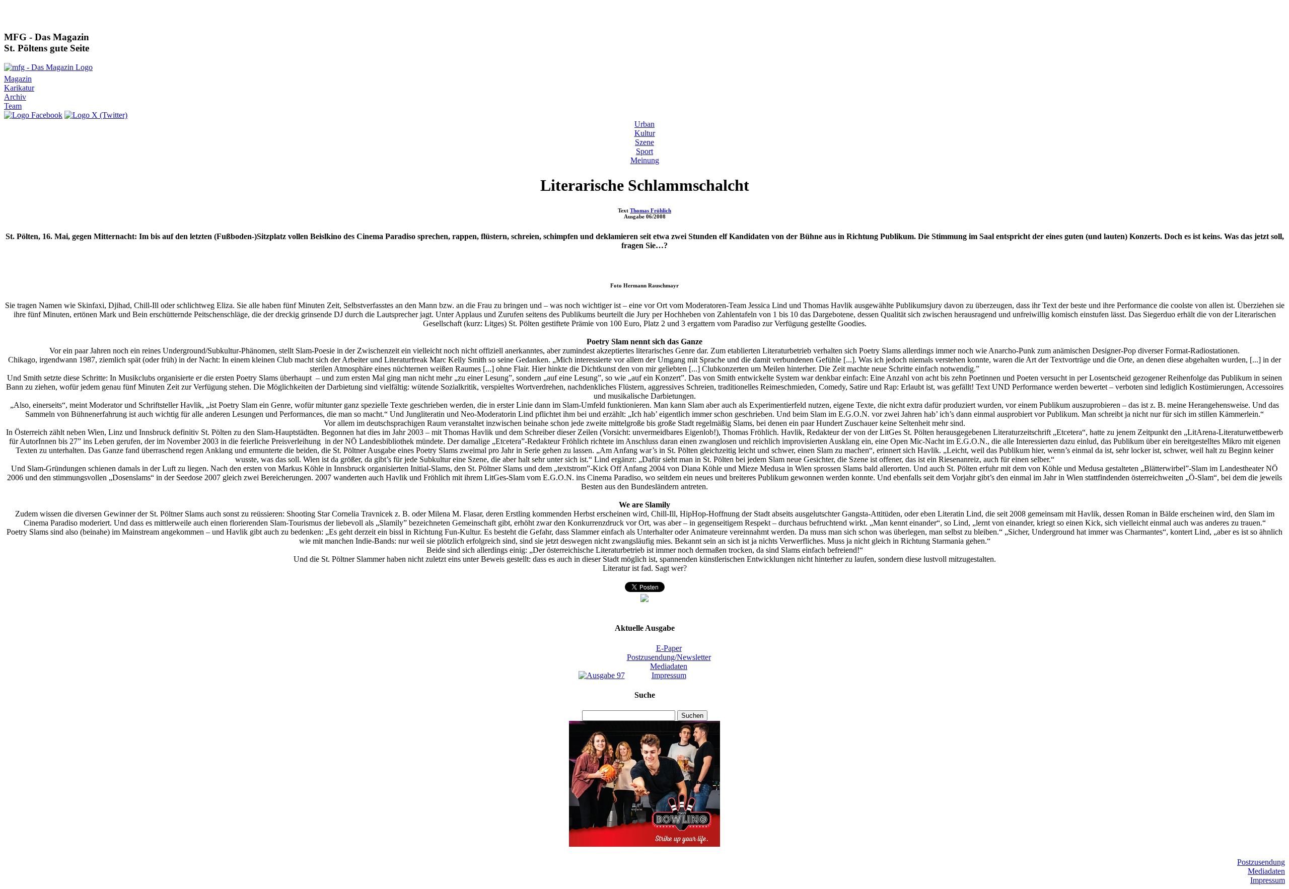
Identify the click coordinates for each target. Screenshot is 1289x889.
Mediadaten (668, 666)
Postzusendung (1261, 862)
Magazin (18, 79)
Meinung (644, 160)
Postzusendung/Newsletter (669, 657)
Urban (644, 124)
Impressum (669, 675)
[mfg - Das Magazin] (48, 67)
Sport (644, 151)
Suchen (692, 715)
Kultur (644, 133)
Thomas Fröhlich (650, 210)
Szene (644, 142)
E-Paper (669, 648)
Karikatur (19, 88)
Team (13, 106)
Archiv (15, 97)
